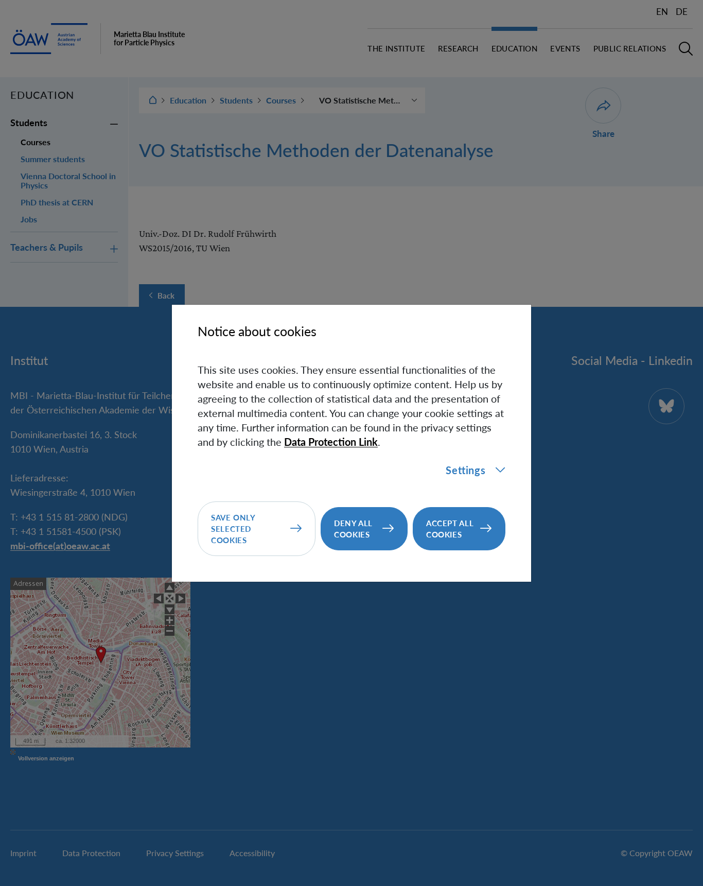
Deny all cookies (353, 528)
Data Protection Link (331, 442)
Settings (465, 470)
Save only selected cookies (233, 529)
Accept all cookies (449, 528)
